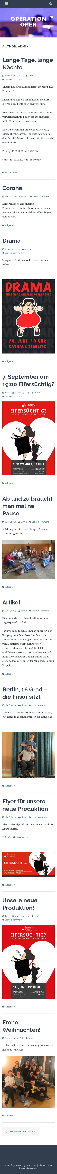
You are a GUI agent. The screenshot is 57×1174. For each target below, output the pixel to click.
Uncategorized (12, 172)
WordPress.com (30, 1168)
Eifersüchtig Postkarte (15, 837)
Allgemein (10, 225)
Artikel (11, 602)
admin (31, 75)
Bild (7, 392)
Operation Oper (28, 21)
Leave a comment (13, 79)
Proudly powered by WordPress (21, 1165)
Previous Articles (21, 1132)
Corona (12, 188)
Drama (11, 240)
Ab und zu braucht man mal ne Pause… (27, 506)
